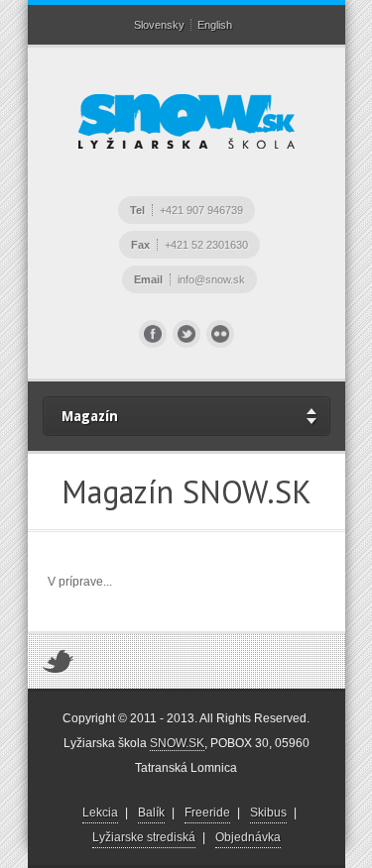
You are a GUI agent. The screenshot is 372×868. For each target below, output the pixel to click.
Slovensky (159, 25)
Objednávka (248, 837)
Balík (151, 812)
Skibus (268, 812)
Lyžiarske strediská (143, 837)
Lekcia (100, 812)
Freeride (207, 812)
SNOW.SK (177, 743)
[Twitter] (186, 334)
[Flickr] (220, 334)
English (214, 25)
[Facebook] (153, 334)
